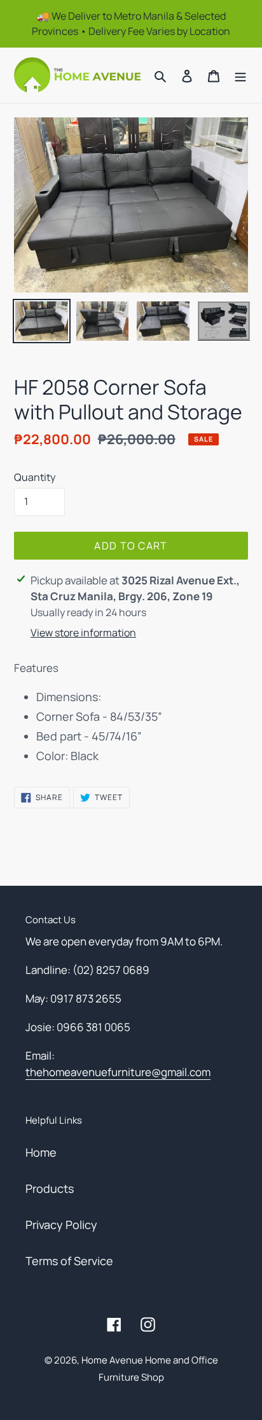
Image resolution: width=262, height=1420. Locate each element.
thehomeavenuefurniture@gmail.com (117, 1072)
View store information (83, 633)
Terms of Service (69, 1260)
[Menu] (240, 75)
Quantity (34, 477)
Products (49, 1188)
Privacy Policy (61, 1224)
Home (41, 1152)
